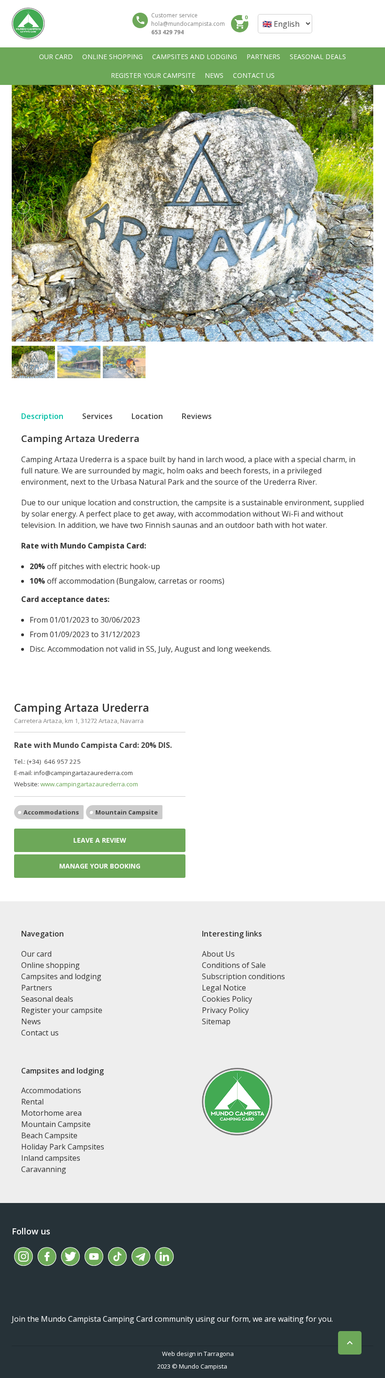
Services (97, 416)
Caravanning (43, 1169)
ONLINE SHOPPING (112, 56)
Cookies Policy (227, 999)
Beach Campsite (49, 1135)
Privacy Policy (225, 1010)
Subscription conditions (243, 976)
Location (147, 416)
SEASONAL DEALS (318, 56)
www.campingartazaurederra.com (89, 784)
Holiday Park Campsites (62, 1147)
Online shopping (50, 965)
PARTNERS (263, 56)
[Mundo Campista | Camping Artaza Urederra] (28, 23)
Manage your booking (99, 865)
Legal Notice (224, 987)
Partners (36, 987)
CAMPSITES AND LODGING (194, 56)
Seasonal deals (47, 999)
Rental (32, 1101)
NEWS (214, 75)
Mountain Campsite (126, 812)
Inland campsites (50, 1158)
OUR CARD (56, 56)
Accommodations (51, 812)
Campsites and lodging (61, 976)
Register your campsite (61, 1010)
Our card (36, 954)
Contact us (40, 1033)
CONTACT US (254, 75)
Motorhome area (51, 1113)
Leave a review (99, 840)
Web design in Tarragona (198, 1353)
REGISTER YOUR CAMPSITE (153, 75)
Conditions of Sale (234, 965)
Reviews (197, 416)
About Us (218, 954)
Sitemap (216, 1021)
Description (42, 416)
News (31, 1021)
